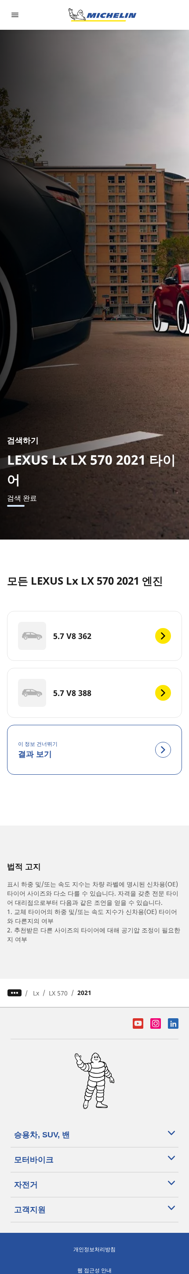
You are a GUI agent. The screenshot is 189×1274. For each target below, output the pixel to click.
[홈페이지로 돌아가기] (102, 15)
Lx (36, 993)
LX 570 (58, 993)
